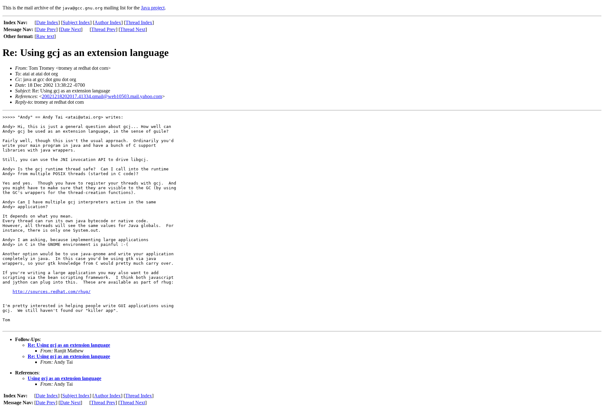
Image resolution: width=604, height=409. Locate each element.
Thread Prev (103, 29)
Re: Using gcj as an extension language (69, 345)
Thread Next (132, 29)
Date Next (70, 29)
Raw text (45, 36)
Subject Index (76, 22)
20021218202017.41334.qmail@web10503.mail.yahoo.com (102, 96)
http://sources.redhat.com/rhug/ (52, 291)
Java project (153, 7)
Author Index (107, 22)
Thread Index (139, 22)
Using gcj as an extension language (64, 378)
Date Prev (46, 29)
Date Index (47, 22)
